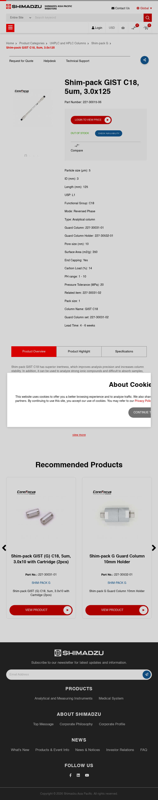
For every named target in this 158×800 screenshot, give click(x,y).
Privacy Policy (144, 401)
